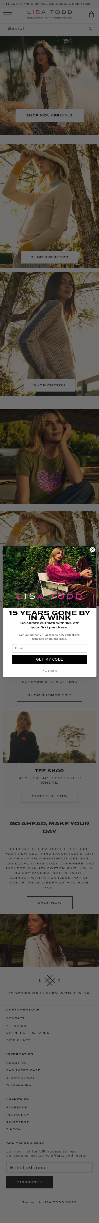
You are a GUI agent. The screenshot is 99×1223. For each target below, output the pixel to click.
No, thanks (49, 670)
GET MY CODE (49, 659)
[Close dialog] (92, 549)
